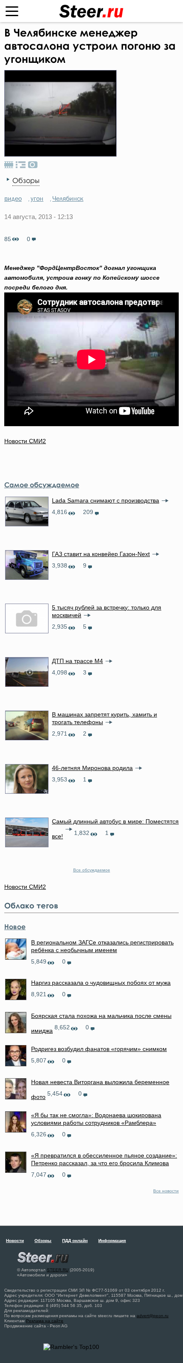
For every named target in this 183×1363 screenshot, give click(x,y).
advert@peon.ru (153, 1315)
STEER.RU (58, 1269)
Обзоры (26, 180)
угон (37, 198)
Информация (112, 1240)
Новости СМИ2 (25, 441)
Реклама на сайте (44, 1320)
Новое (15, 926)
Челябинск (67, 198)
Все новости (166, 1191)
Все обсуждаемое (91, 870)
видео (13, 198)
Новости (15, 1240)
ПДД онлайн (75, 1240)
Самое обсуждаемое (41, 485)
